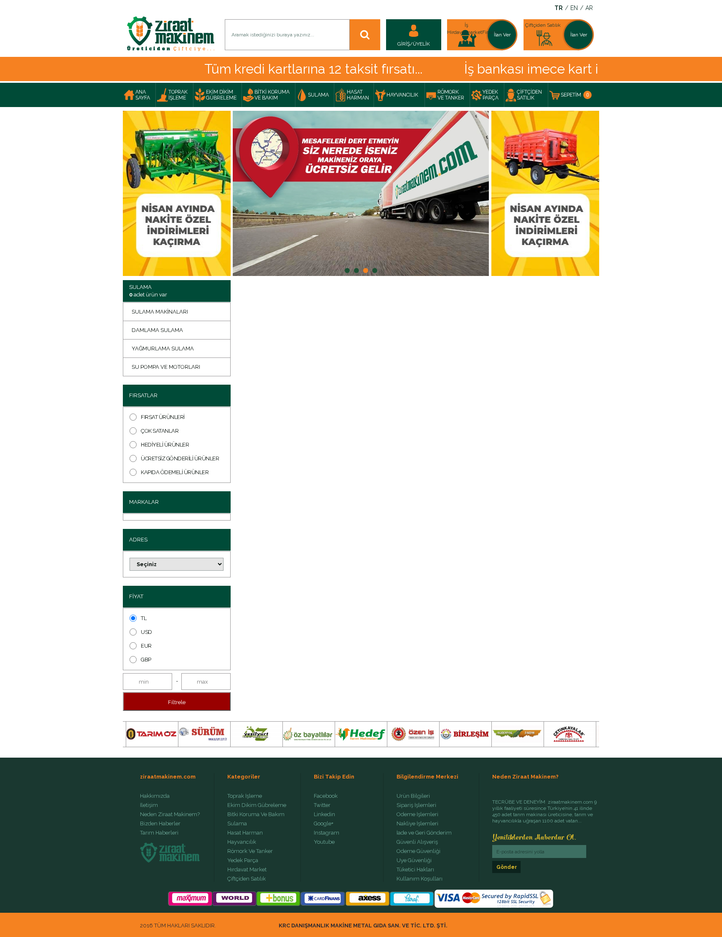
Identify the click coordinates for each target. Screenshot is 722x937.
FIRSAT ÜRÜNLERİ (163, 417)
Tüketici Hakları (415, 870)
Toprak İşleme (244, 796)
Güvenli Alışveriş (417, 842)
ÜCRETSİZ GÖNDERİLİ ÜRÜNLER (180, 458)
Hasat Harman (245, 833)
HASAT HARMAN (358, 95)
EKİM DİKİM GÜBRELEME (221, 95)
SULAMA (318, 95)
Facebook (326, 796)
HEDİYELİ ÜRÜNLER (165, 445)
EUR (146, 646)
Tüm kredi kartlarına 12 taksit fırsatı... (279, 69)
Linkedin (324, 814)
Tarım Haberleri (159, 833)
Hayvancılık (241, 842)
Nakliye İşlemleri (417, 824)
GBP (146, 659)
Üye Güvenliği (414, 860)
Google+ (323, 824)
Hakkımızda (155, 796)
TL (143, 618)
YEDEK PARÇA (490, 95)
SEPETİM (575, 95)
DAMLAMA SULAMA (157, 330)
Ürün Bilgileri (413, 796)
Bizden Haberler (160, 824)
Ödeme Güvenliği (418, 851)
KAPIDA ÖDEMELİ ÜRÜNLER (174, 472)
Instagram (326, 833)
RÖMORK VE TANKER (450, 95)
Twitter (322, 805)
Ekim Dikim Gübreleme (256, 805)
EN (574, 8)
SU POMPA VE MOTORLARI (166, 367)
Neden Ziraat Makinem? (170, 814)
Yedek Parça (242, 860)
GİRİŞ (403, 44)
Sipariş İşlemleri (416, 805)
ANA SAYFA (142, 95)
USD (146, 632)
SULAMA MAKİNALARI (160, 312)
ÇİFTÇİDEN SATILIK (529, 95)
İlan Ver (502, 35)
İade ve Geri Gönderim (424, 833)
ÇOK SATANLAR (159, 431)
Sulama (237, 824)
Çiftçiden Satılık (246, 879)
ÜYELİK (421, 44)
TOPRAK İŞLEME (178, 95)
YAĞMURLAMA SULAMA (163, 348)
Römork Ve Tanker (250, 851)
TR (558, 8)
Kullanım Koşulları (419, 879)
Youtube (324, 842)
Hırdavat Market (247, 870)
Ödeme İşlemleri (417, 814)
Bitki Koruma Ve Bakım (256, 814)
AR (589, 8)
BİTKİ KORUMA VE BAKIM (272, 95)
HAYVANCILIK (402, 95)
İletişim (149, 805)
